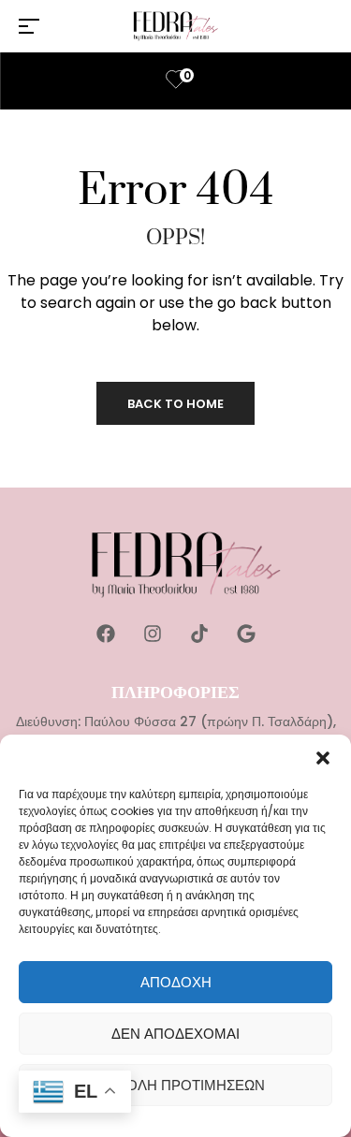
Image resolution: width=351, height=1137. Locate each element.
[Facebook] (105, 633)
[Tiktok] (199, 633)
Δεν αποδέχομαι (175, 1033)
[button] (323, 758)
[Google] (246, 633)
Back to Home (175, 404)
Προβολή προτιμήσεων (175, 1085)
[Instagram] (152, 633)
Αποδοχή (176, 982)
